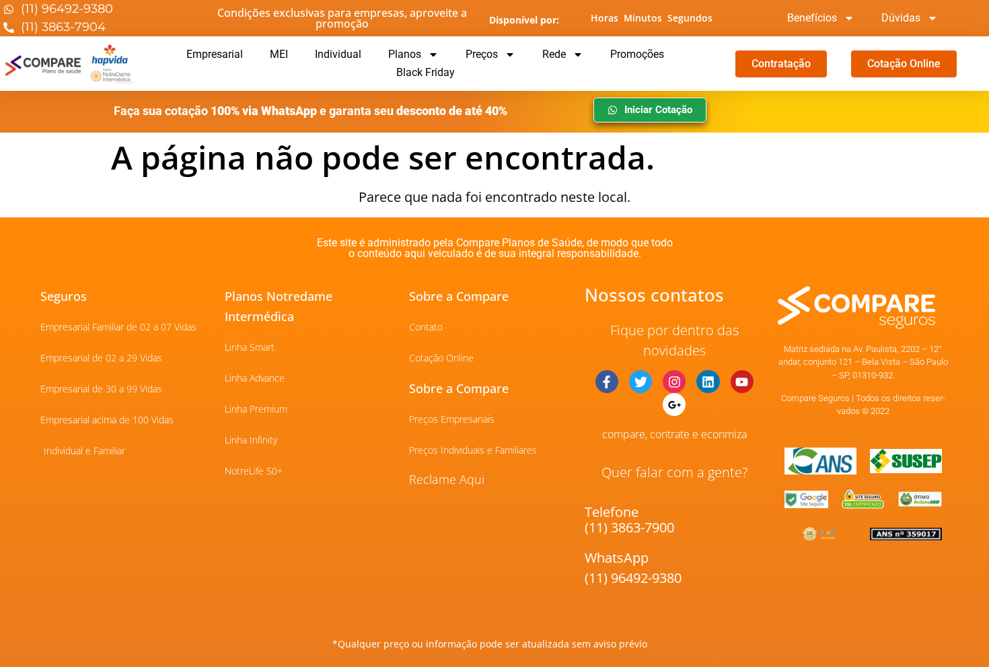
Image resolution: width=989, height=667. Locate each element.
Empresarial (214, 54)
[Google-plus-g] (674, 404)
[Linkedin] (707, 381)
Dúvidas (900, 17)
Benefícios (812, 17)
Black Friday (425, 72)
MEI (279, 54)
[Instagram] (674, 381)
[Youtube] (742, 381)
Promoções (637, 54)
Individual (338, 54)
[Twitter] (640, 381)
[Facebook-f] (606, 381)
